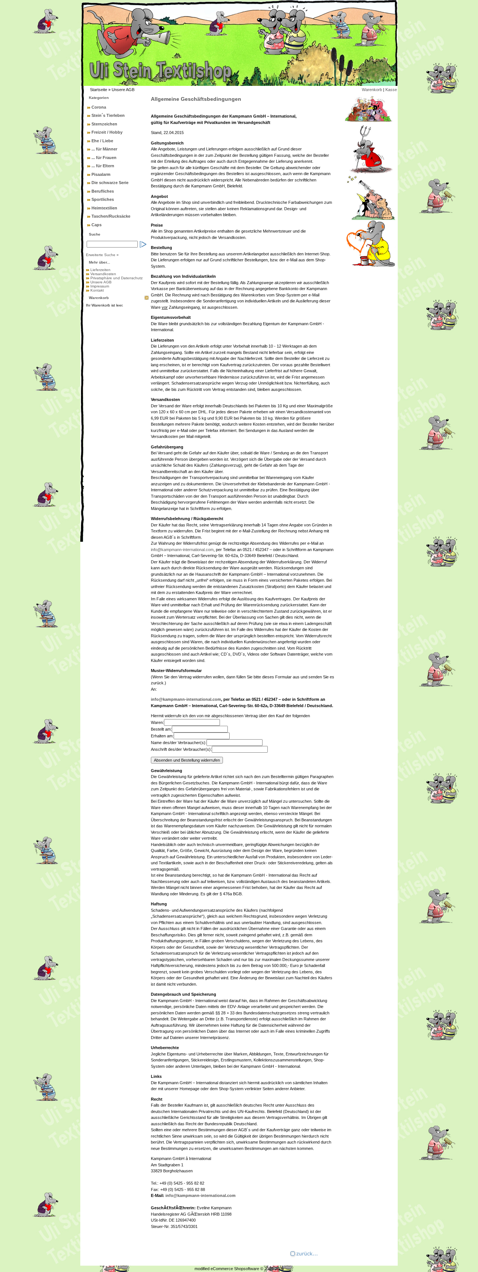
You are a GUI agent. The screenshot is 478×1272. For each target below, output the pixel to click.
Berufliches (102, 191)
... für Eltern (102, 166)
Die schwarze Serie (109, 182)
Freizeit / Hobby (106, 132)
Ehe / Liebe (102, 141)
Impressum (99, 286)
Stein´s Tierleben (108, 115)
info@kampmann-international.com (182, 549)
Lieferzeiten (100, 270)
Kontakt (97, 290)
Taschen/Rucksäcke (110, 216)
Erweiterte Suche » (102, 255)
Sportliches (102, 199)
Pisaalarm (101, 174)
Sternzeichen (104, 124)
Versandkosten (103, 274)
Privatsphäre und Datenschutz (116, 278)
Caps (96, 225)
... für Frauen (104, 157)
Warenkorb (372, 89)
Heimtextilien (104, 208)
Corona (98, 107)
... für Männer (104, 149)
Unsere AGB (101, 282)
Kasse (391, 89)
